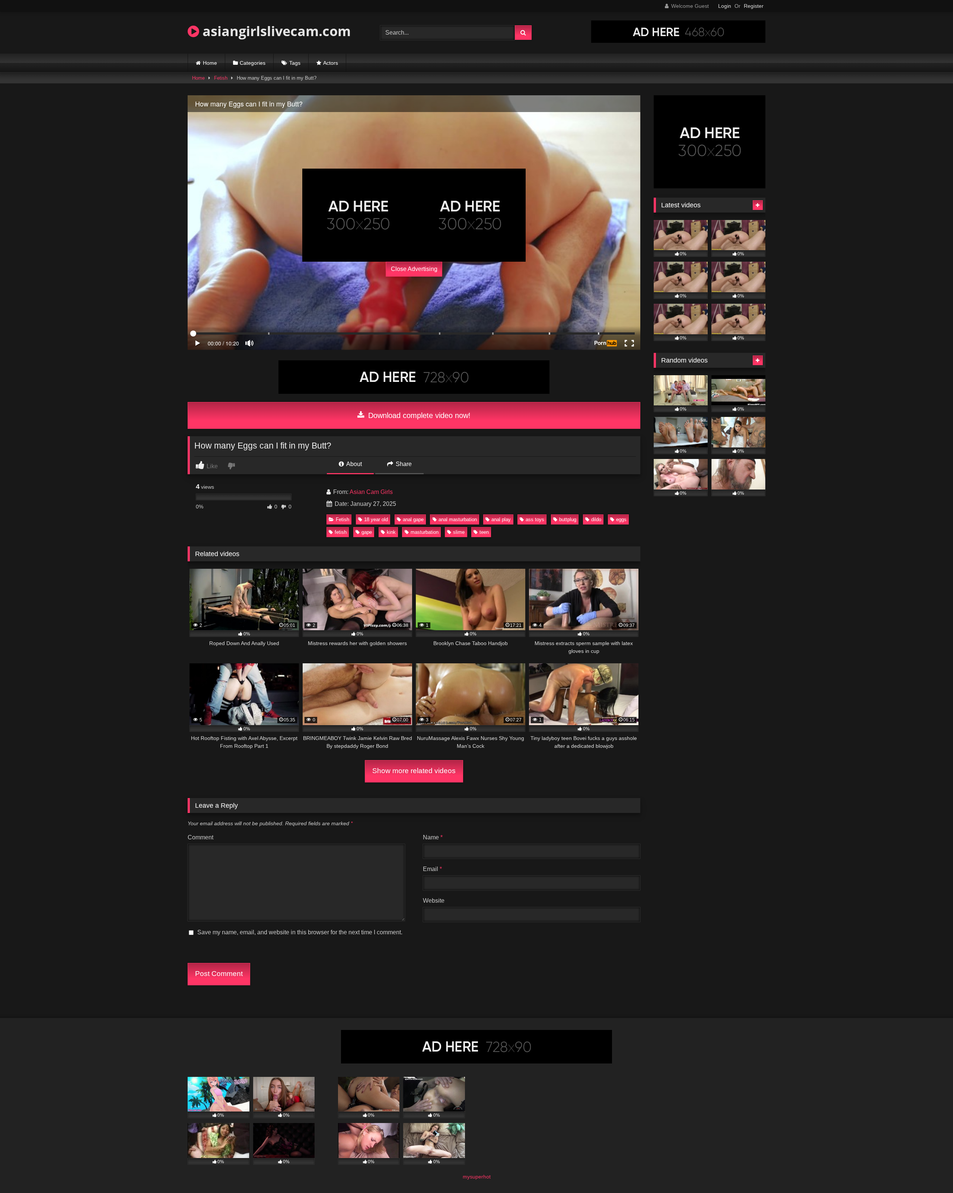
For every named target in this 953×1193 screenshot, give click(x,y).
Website (433, 900)
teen (484, 532)
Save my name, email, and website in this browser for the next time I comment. (299, 932)
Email (432, 869)
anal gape (413, 519)
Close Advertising (414, 269)
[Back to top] (930, 1171)
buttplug (567, 519)
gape (366, 532)
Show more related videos (414, 771)
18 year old (376, 519)
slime (459, 532)
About (353, 464)
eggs (621, 519)
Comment (200, 837)
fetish (341, 532)
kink (391, 532)
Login (724, 6)
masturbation (425, 532)
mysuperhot (477, 1177)
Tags (294, 63)
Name (433, 837)
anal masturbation (458, 519)
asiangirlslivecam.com (275, 31)
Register (754, 6)
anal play (501, 519)
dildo (596, 519)
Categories (252, 63)
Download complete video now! (418, 415)
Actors (330, 63)
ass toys (535, 519)
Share (403, 464)
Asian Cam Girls (371, 492)
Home (210, 63)
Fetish (220, 78)
